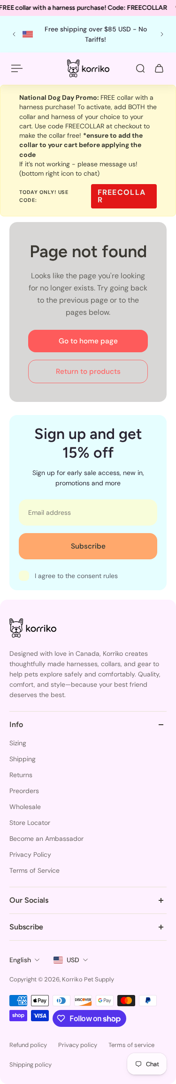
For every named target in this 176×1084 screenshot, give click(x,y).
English (20, 960)
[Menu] (17, 68)
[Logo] (88, 68)
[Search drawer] (140, 68)
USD (73, 960)
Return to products (88, 371)
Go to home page (88, 341)
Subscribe (88, 546)
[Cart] (159, 68)
